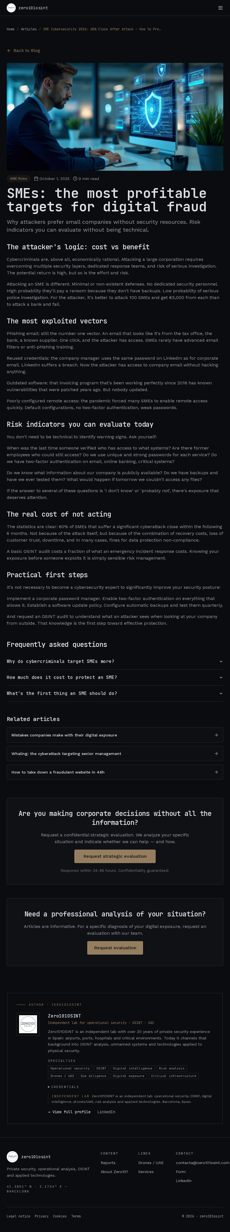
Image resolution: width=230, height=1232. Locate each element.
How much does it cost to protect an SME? (62, 677)
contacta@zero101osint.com (202, 1162)
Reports (108, 1162)
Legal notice (18, 1216)
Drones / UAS (151, 1162)
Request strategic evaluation (115, 856)
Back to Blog (26, 50)
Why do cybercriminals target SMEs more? (60, 661)
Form (181, 1171)
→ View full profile (69, 1111)
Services (146, 1171)
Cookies (60, 1216)
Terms (76, 1216)
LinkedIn (106, 1111)
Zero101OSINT (64, 1016)
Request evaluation (115, 947)
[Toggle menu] (220, 8)
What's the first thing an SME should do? (62, 693)
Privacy (42, 1216)
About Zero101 (114, 1171)
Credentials (65, 1087)
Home (11, 29)
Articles (29, 29)
